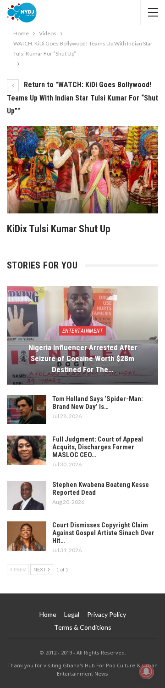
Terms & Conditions (82, 627)
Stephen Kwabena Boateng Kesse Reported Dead (100, 489)
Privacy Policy (106, 614)
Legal (71, 614)
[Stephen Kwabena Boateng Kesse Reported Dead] (26, 495)
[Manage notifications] (146, 671)
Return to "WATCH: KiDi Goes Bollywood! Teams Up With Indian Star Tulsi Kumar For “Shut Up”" (82, 97)
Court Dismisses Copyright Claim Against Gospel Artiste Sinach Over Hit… (103, 533)
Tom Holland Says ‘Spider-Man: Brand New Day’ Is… (97, 403)
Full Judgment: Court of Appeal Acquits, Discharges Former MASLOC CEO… (97, 447)
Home (47, 614)
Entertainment (82, 331)
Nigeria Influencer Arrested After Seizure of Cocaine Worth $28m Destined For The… (82, 358)
